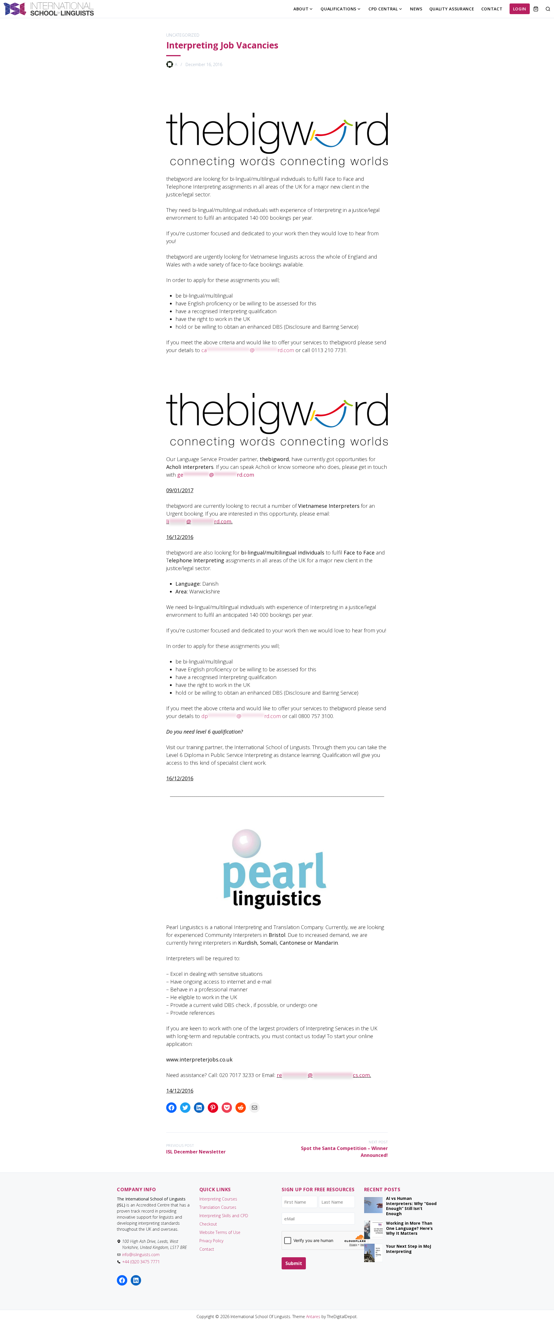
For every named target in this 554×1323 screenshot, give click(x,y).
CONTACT (492, 9)
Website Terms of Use (219, 1232)
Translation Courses (217, 1207)
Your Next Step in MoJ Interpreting (408, 1248)
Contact (206, 1249)
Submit (293, 1263)
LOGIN (520, 9)
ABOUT (301, 9)
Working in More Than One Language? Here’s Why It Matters (409, 1228)
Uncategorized (183, 35)
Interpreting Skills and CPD (223, 1215)
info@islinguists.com (141, 1254)
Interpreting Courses (218, 1199)
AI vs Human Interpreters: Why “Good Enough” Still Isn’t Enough (411, 1206)
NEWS (416, 9)
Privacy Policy (211, 1240)
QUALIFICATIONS (338, 9)
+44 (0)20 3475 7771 (141, 1261)
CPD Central (383, 9)
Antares (313, 1316)
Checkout (208, 1224)
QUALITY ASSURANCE (451, 9)
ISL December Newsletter (196, 1152)
